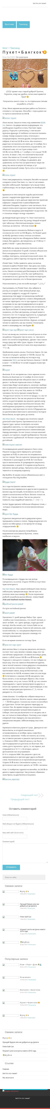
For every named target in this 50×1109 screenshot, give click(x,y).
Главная (6, 1069)
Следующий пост (29, 795)
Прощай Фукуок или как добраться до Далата (29, 905)
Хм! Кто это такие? (39, 3)
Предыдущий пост (20, 799)
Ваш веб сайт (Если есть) (13, 832)
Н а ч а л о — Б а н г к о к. (30, 990)
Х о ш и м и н (25, 977)
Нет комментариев (22, 57)
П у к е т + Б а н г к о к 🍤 (30, 1002)
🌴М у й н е (24, 942)
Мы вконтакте (8, 1078)
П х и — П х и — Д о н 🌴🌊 (31, 964)
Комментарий (8, 841)
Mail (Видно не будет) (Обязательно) (18, 824)
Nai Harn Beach (9, 589)
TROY (14, 360)
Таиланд (23, 24)
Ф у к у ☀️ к (24, 891)
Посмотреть (31, 894)
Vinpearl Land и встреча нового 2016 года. (32, 930)
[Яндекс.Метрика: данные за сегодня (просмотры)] (10, 1091)
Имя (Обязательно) (11, 815)
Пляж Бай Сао (25, 917)
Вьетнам (9, 24)
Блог (5, 48)
